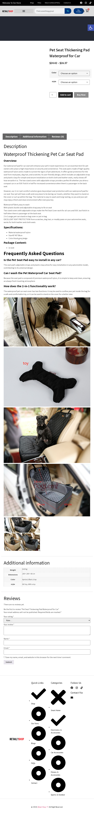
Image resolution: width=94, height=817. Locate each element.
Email (7, 648)
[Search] (68, 11)
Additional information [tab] (35, 136)
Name (7, 639)
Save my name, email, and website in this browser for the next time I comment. (38, 657)
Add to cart (65, 95)
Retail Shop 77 (43, 807)
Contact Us (67, 3)
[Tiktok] (90, 3)
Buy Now (81, 95)
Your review (9, 625)
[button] (23, 11)
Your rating (9, 617)
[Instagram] (86, 3)
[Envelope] (72, 697)
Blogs (32, 3)
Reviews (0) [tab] (58, 136)
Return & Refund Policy (52, 3)
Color (54, 73)
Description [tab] (12, 136)
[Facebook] (81, 3)
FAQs (39, 3)
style (54, 81)
